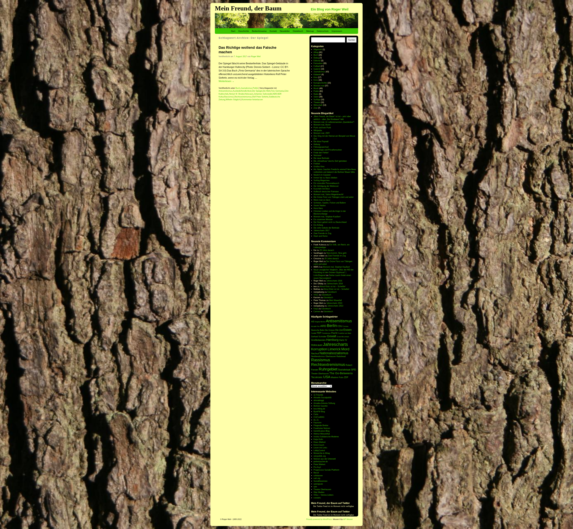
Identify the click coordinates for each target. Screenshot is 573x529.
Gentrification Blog (321, 431)
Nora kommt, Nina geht (336, 253)
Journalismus (246, 88)
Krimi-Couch (319, 445)
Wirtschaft (318, 105)
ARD (323, 326)
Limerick (334, 349)
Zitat (315, 108)
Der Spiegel (257, 91)
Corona (345, 326)
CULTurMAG (319, 417)
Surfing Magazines (322, 180)
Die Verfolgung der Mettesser (326, 186)
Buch (237, 88)
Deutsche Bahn (317, 330)
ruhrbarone (318, 475)
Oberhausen (330, 356)
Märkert (322, 464)
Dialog (316, 58)
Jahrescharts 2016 (334, 281)
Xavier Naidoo (320, 205)
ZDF (346, 377)
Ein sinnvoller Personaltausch (326, 183)
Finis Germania (277, 91)
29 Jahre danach (327, 250)
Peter (316, 464)
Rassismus (229, 97)
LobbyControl (319, 450)
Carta (316, 414)
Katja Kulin (318, 439)
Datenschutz (323, 31)
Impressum (337, 31)
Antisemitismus (225, 91)
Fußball (317, 66)
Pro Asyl (317, 467)
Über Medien (319, 492)
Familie (313, 333)
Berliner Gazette (321, 406)
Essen (347, 329)
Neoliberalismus (318, 356)
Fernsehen (318, 63)
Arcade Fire (315, 326)
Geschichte (243, 31)
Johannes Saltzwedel (263, 94)
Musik (316, 88)
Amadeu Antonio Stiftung (324, 403)
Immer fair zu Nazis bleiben (325, 178)
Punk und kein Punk (322, 127)
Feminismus (326, 333)
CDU (339, 326)
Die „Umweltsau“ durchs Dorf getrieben (330, 161)
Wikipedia (318, 130)
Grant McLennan (343, 337)
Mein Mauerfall (335, 300)
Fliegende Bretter (321, 425)
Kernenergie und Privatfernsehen (328, 150)
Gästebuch (298, 31)
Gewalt (331, 336)
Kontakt (273, 31)
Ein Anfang (318, 225)
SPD (353, 369)
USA (326, 377)
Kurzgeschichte (320, 83)
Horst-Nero (318, 208)
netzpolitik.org (320, 456)
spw (315, 486)
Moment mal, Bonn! (322, 125)
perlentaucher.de (321, 461)
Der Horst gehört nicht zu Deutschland (330, 222)
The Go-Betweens (341, 373)
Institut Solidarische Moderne (326, 436)
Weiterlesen (226, 81)
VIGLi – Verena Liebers (324, 495)
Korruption (319, 349)
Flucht (334, 333)
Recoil (316, 473)
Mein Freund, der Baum (248, 8)
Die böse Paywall (321, 141)
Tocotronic (317, 377)
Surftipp (317, 99)
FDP (319, 333)
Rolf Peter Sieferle (260, 97)
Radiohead (341, 356)
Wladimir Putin (337, 377)
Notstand (317, 155)
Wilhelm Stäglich (233, 99)
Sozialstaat (344, 369)
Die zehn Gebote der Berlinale (326, 228)
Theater (317, 102)
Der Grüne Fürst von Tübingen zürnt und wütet (333, 197)
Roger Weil (256, 56)
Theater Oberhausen (320, 373)
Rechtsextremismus (243, 97)
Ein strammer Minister (323, 219)
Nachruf (315, 353)
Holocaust (249, 94)
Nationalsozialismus (333, 353)
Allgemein (318, 49)
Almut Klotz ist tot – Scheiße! (332, 286)
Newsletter (285, 31)
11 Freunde (318, 395)
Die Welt (266, 91)
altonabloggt (319, 400)
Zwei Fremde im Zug (322, 233)
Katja (316, 309)
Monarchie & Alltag (322, 453)
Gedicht (317, 69)
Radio (316, 94)
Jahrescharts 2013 (334, 303)
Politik (255, 88)
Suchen (351, 40)
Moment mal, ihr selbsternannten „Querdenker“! (334, 122)
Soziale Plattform (331, 470)
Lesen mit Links (320, 448)
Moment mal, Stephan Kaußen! (327, 217)
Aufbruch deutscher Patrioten (326, 191)
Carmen (317, 311)
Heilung (317, 144)
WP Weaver (348, 519)
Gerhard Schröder (318, 336)
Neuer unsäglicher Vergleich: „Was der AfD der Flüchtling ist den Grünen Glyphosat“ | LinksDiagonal (333, 272)
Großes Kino (319, 166)
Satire (316, 97)
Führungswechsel (321, 147)
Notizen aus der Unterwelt (325, 459)
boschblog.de (319, 409)
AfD (312, 322)
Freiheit (317, 164)
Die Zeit (339, 330)
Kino (315, 77)
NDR (275, 94)
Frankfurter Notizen (322, 428)
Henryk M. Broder (236, 94)
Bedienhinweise (259, 31)
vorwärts (317, 498)
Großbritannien (318, 340)
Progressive (319, 470)
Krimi (316, 80)
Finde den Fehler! (321, 153)
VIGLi (316, 295)
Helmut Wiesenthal (322, 434)
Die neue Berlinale (321, 158)
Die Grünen (330, 330)
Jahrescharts (335, 344)
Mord (345, 349)
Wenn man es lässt (322, 200)
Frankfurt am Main (344, 333)
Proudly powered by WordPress (319, 519)
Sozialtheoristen (320, 481)
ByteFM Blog (319, 411)
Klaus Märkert (320, 442)
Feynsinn (317, 422)
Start (233, 31)
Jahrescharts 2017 (321, 230)
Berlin (332, 325)
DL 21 (316, 420)
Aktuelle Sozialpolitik (323, 397)
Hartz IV (343, 340)
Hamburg (332, 339)
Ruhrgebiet (328, 369)
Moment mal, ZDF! (322, 133)
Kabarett (317, 74)
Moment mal (319, 86)
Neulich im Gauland (322, 175)
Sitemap (310, 31)
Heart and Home (321, 236)
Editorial (317, 61)
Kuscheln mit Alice (322, 189)
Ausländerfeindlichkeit (242, 91)
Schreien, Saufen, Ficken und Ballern (330, 203)
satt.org (317, 478)
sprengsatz (318, 484)
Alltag (316, 52)
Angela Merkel (320, 322)
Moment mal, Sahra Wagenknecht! (329, 194)
